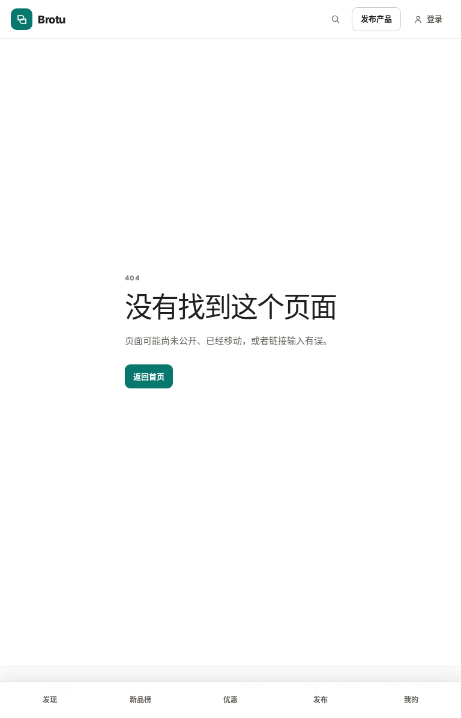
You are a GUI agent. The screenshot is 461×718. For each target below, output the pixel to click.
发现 (50, 699)
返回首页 (148, 376)
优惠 (230, 699)
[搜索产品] (336, 19)
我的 (411, 699)
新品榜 (140, 699)
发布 (320, 699)
